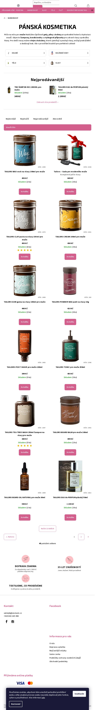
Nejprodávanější (40, 118)
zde (43, 697)
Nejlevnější (11, 118)
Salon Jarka (54, 654)
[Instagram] (13, 622)
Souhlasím (79, 693)
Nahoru (11, 537)
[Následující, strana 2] (81, 537)
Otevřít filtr (10, 127)
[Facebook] (7, 622)
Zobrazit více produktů (47, 102)
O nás (52, 643)
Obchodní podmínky (58, 661)
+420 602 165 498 (11, 616)
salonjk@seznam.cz (13, 613)
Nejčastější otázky (57, 650)
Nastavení (15, 704)
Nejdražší (24, 118)
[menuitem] (12, 10)
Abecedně (57, 118)
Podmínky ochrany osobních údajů (65, 657)
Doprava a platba (57, 647)
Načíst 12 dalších (47, 528)
